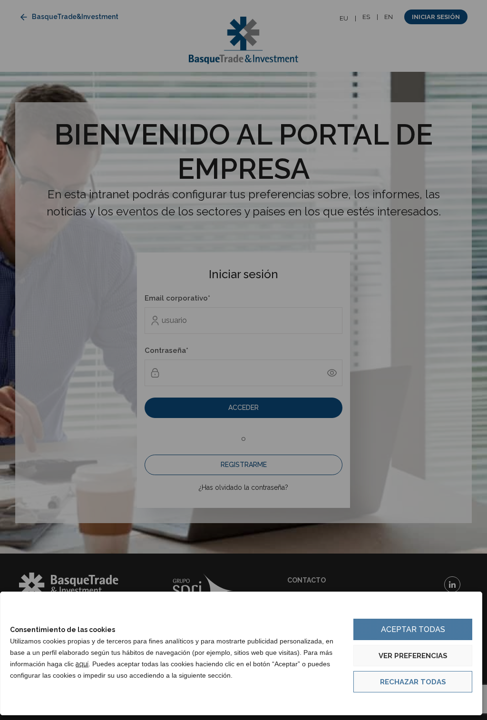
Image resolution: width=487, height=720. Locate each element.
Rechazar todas (413, 682)
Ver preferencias (413, 656)
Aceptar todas (413, 629)
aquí (82, 664)
